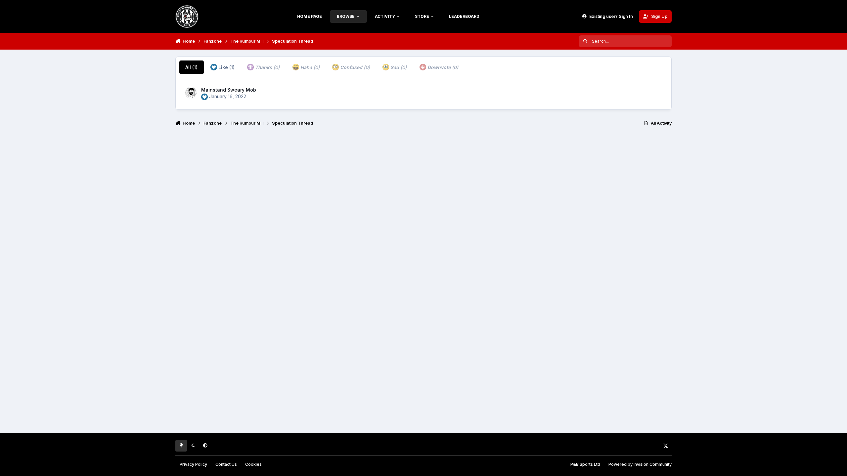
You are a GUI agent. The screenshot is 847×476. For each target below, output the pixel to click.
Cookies (253, 464)
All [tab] (191, 67)
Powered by (640, 464)
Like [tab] (226, 67)
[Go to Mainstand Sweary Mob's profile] (191, 93)
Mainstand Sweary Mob (228, 90)
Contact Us (226, 464)
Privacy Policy (193, 464)
